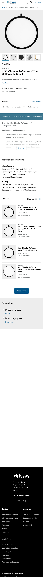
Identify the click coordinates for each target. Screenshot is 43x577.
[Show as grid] (36, 199)
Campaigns (6, 551)
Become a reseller (30, 518)
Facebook (6, 525)
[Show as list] (39, 199)
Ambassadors (7, 544)
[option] (5, 57)
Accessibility (28, 525)
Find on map (21, 501)
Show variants (36, 102)
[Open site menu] (4, 2)
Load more (21, 291)
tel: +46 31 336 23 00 (10, 518)
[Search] (26, 2)
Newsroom (6, 555)
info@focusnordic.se (10, 515)
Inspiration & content (10, 548)
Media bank (6, 558)
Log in (39, 3)
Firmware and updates (11, 562)
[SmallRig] (6, 64)
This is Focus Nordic (31, 515)
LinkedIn (5, 532)
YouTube (5, 529)
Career (26, 522)
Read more (6, 83)
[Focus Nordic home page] (11, 2)
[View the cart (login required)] (31, 2)
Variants (5, 101)
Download (9, 314)
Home (3, 7)
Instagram (6, 522)
